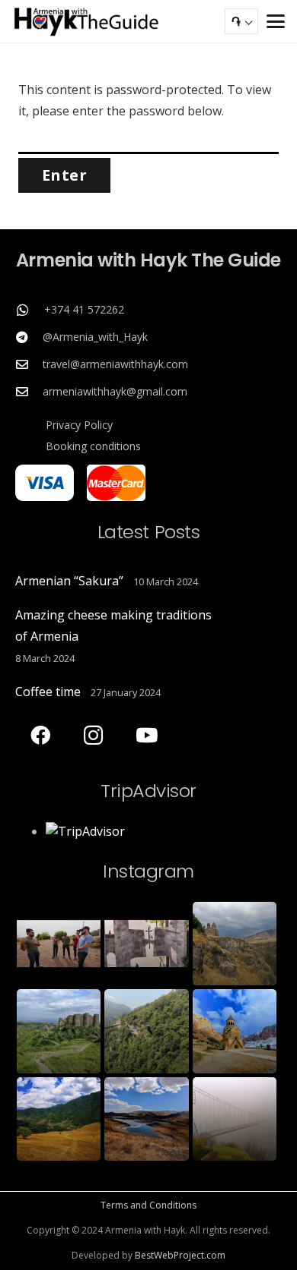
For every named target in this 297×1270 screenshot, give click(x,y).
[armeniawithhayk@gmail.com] (29, 392)
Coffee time (48, 691)
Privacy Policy (79, 425)
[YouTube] (146, 735)
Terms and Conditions (148, 1205)
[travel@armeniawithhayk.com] (29, 364)
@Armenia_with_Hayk (95, 336)
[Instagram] (93, 735)
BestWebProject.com (180, 1255)
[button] (276, 21)
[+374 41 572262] (29, 310)
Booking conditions (93, 446)
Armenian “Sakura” (69, 580)
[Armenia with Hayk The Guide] (86, 21)
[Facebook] (40, 735)
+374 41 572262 (84, 309)
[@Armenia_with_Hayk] (29, 337)
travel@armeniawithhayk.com (115, 364)
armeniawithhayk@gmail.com (115, 391)
